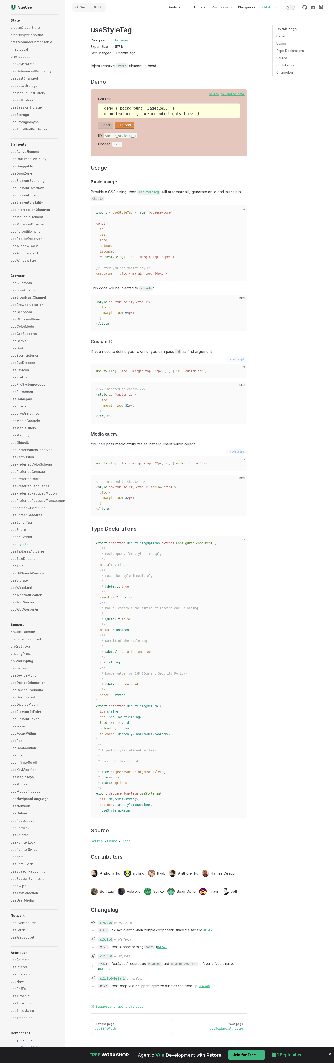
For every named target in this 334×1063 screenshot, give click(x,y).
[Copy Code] (239, 212)
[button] (34, 20)
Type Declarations (290, 51)
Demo (280, 36)
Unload (124, 125)
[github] (305, 7)
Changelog (284, 72)
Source (281, 58)
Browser (121, 40)
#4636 (104, 969)
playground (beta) (233, 94)
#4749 (162, 947)
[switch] (290, 7)
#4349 (204, 986)
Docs (126, 841)
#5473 (209, 930)
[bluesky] (321, 7)
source (214, 94)
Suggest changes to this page (120, 1006)
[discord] (313, 7)
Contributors (285, 65)
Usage (281, 43)
